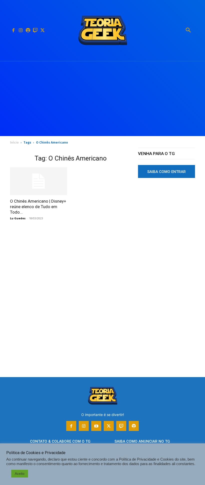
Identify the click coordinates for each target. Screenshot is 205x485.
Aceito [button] (19, 474)
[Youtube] (96, 426)
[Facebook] (13, 30)
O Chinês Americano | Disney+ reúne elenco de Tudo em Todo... (38, 207)
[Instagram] (20, 30)
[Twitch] (35, 30)
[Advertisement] (102, 99)
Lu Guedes (18, 218)
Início (14, 142)
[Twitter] (42, 30)
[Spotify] (27, 30)
